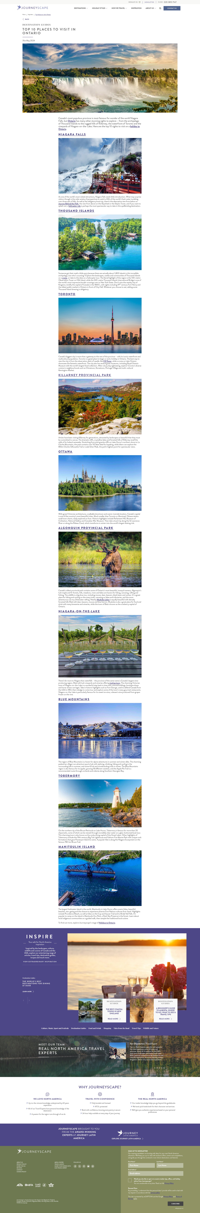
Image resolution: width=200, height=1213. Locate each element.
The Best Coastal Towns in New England (114, 1011)
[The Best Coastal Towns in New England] (90, 1011)
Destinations (80, 8)
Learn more (27, 991)
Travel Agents (59, 1164)
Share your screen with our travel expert (63, 1167)
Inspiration (136, 8)
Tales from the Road (121, 1028)
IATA (51, 1185)
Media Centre (59, 1162)
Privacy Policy (21, 1164)
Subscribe (175, 1204)
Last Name (160, 1162)
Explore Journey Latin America (126, 1139)
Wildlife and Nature (151, 1028)
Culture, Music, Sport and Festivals (55, 1028)
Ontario (72, 121)
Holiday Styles (98, 8)
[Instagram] (92, 1166)
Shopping (107, 1028)
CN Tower (107, 361)
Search (160, 8)
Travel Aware (37, 1185)
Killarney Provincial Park (84, 375)
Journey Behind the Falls (68, 203)
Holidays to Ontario (107, 922)
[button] (23, 1000)
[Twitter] (79, 1166)
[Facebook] (75, 1166)
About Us (150, 8)
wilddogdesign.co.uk (179, 1208)
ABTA (29, 1185)
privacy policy (155, 1192)
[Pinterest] (84, 1166)
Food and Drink (95, 1028)
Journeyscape (32, 7)
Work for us (21, 1166)
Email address (132, 1170)
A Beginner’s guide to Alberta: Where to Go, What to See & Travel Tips (166, 1011)
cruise (64, 277)
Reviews (19, 1168)
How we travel (118, 8)
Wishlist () (133, 2)
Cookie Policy (21, 1172)
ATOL (44, 1185)
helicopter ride (75, 205)
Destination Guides (36, 24)
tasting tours (115, 682)
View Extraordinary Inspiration (40, 961)
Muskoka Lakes (103, 599)
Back (27, 19)
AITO (20, 1185)
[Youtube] (88, 1166)
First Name (131, 1162)
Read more (113, 1019)
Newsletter (149, 2)
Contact (172, 8)
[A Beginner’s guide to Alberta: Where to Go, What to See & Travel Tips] (142, 1011)
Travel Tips (136, 1028)
